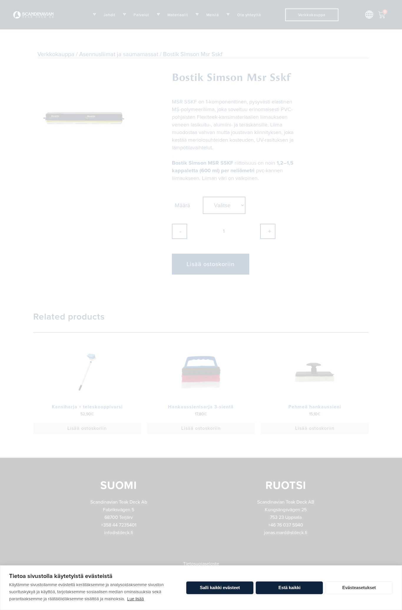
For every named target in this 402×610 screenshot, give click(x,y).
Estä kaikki (289, 587)
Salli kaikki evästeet (220, 587)
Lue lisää (135, 599)
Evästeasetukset (359, 587)
